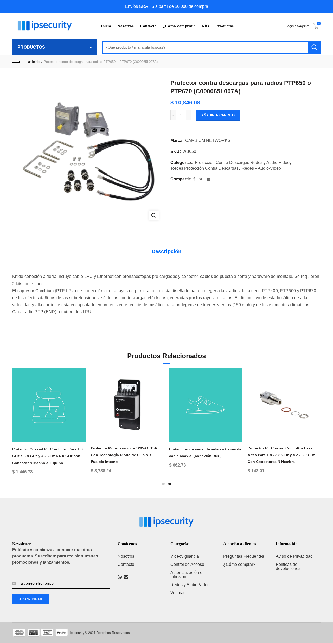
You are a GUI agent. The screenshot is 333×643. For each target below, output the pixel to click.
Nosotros (125, 26)
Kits (205, 26)
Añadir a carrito (218, 115)
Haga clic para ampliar (154, 215)
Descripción (166, 251)
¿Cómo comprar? (179, 26)
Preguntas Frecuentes (243, 556)
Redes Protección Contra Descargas (205, 168)
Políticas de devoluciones (288, 566)
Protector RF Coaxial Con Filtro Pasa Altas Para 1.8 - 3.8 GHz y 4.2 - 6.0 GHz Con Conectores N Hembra (281, 455)
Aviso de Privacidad (294, 556)
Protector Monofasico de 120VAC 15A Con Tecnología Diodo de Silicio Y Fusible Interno (124, 455)
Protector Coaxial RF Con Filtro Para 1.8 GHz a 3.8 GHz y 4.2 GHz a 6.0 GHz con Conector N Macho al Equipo (47, 456)
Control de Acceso (187, 564)
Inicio (106, 26)
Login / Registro (297, 26)
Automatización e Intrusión (186, 574)
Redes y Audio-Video (261, 168)
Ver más (177, 592)
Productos (224, 26)
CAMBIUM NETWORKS (207, 140)
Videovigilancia (184, 556)
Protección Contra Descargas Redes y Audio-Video (242, 162)
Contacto (148, 26)
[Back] (16, 62)
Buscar (314, 47)
